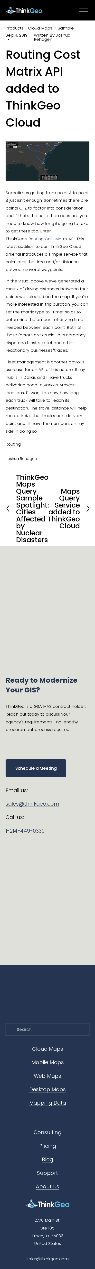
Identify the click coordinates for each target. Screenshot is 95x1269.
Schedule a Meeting (36, 768)
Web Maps (47, 1075)
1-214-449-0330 (25, 830)
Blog (47, 1159)
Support (47, 1173)
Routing (13, 444)
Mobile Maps (47, 1062)
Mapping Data (47, 1102)
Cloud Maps (47, 1048)
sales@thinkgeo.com (32, 803)
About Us (47, 1186)
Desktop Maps (47, 1089)
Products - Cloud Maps (29, 28)
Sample (66, 28)
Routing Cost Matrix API (51, 239)
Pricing (47, 1145)
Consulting (47, 1132)
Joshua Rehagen (52, 37)
